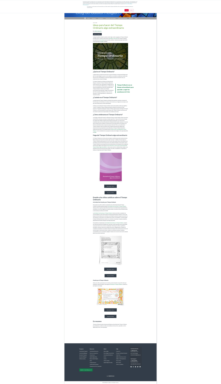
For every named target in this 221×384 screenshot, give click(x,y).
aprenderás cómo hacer (113, 38)
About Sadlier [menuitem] (106, 351)
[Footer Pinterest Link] (135, 367)
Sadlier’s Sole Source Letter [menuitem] (121, 356)
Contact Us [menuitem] (118, 351)
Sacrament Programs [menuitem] (83, 355)
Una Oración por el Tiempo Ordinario (105, 213)
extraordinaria (102, 39)
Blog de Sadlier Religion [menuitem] (94, 358)
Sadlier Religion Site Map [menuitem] (108, 362)
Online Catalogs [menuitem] (106, 360)
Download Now (110, 192)
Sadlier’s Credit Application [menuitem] (121, 358)
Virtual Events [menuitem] (92, 355)
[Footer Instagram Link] (133, 367)
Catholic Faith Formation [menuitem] (94, 364)
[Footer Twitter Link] (137, 367)
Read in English (97, 34)
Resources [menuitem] (92, 348)
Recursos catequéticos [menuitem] (94, 353)
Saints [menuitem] (91, 360)
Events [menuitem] (105, 356)
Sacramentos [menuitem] (100, 18)
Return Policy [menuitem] (118, 362)
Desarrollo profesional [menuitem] (122, 18)
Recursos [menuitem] (131, 18)
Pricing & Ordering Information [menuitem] (121, 353)
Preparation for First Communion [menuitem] (95, 366)
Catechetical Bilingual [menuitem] (83, 353)
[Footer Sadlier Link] (140, 367)
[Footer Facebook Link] (131, 367)
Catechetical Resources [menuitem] (94, 351)
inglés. (95, 132)
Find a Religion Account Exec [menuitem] (109, 353)
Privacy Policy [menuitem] (118, 360)
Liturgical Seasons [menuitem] (93, 362)
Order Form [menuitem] (118, 355)
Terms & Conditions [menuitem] (119, 364)
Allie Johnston (98, 31)
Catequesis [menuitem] (94, 18)
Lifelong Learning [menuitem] (82, 358)
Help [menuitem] (117, 348)
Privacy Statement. (86, 4)
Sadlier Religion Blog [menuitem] (93, 356)
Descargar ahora (110, 186)
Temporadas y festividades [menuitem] (110, 18)
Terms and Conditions (128, 3)
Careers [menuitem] (105, 358)
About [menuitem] (105, 348)
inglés (102, 41)
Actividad (117, 206)
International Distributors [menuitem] (108, 355)
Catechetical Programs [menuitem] (83, 351)
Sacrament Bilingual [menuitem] (82, 356)
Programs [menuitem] (81, 348)
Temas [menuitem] (136, 18)
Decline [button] (131, 10)
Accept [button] (127, 10)
